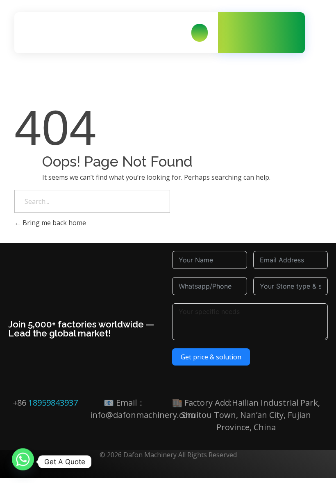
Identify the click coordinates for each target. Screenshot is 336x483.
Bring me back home (53, 222)
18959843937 (53, 402)
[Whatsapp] (23, 462)
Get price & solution (211, 356)
